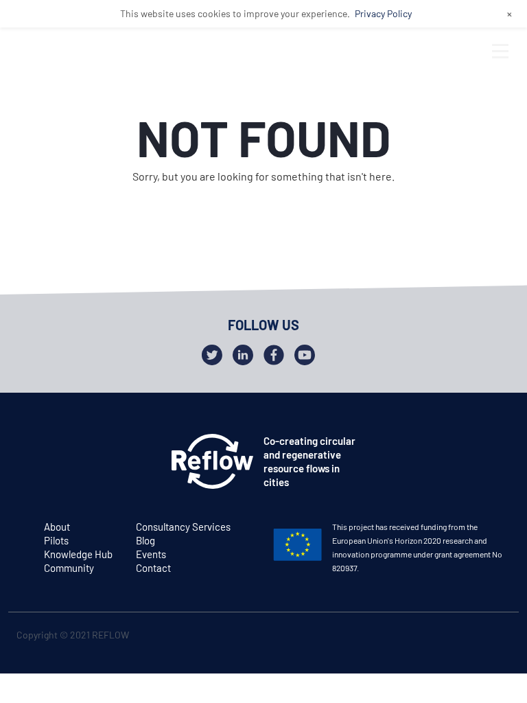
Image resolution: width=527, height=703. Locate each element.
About (57, 526)
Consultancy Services (183, 526)
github (496, 637)
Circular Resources (109, 338)
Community (69, 568)
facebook (469, 637)
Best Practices (95, 364)
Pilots (56, 540)
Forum (68, 312)
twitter (443, 637)
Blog (145, 540)
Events (151, 554)
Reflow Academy (101, 391)
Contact (153, 568)
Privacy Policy (383, 13)
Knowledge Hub (78, 554)
